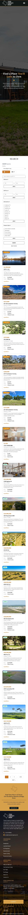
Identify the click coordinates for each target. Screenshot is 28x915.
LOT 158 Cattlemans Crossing (11, 409)
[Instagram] (7, 911)
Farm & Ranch (8, 232)
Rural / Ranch (7, 235)
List (14, 171)
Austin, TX (7, 210)
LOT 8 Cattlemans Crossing (10, 373)
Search (14, 242)
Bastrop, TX (7, 213)
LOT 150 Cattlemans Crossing (11, 303)
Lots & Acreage (8, 233)
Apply (14, 186)
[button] (24, 3)
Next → (14, 780)
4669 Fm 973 (7, 723)
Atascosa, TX (7, 208)
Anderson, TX (7, 205)
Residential (7, 230)
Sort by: (4, 166)
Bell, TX (6, 217)
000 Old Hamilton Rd (9, 618)
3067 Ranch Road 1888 (9, 515)
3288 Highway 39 (8, 481)
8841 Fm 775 (7, 654)
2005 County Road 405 (9, 689)
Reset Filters (14, 246)
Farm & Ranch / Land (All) (10, 228)
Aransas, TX (7, 206)
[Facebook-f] (5, 911)
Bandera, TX (7, 212)
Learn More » (6, 281)
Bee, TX (6, 215)
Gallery (7, 171)
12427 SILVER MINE (8, 445)
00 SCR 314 (6, 550)
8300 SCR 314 (7, 584)
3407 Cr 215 (6, 269)
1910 (21, 777)
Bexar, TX (7, 218)
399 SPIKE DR (7, 339)
